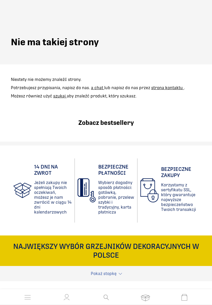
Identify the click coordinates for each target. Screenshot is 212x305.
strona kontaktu (167, 87)
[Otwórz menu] (27, 297)
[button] (66, 297)
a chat (97, 87)
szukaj (60, 96)
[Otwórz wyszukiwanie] (106, 297)
